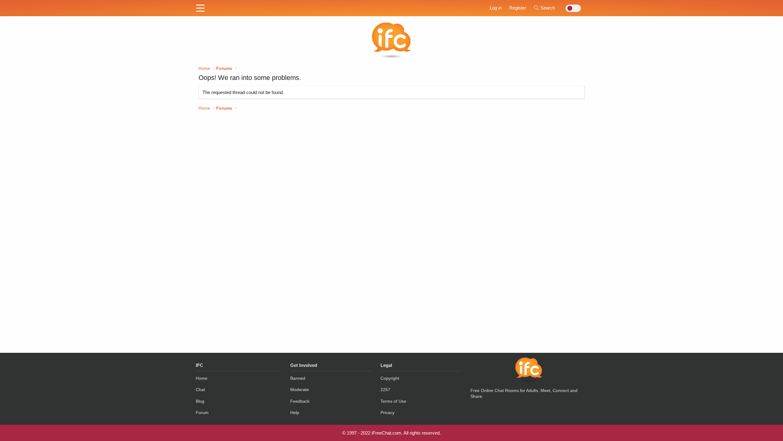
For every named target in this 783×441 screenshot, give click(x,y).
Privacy (387, 412)
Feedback (300, 401)
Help (294, 412)
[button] (200, 8)
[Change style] (571, 8)
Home (201, 378)
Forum (202, 412)
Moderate (299, 389)
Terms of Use (393, 401)
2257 (385, 389)
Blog (200, 401)
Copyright (389, 378)
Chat (200, 389)
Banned (297, 378)
